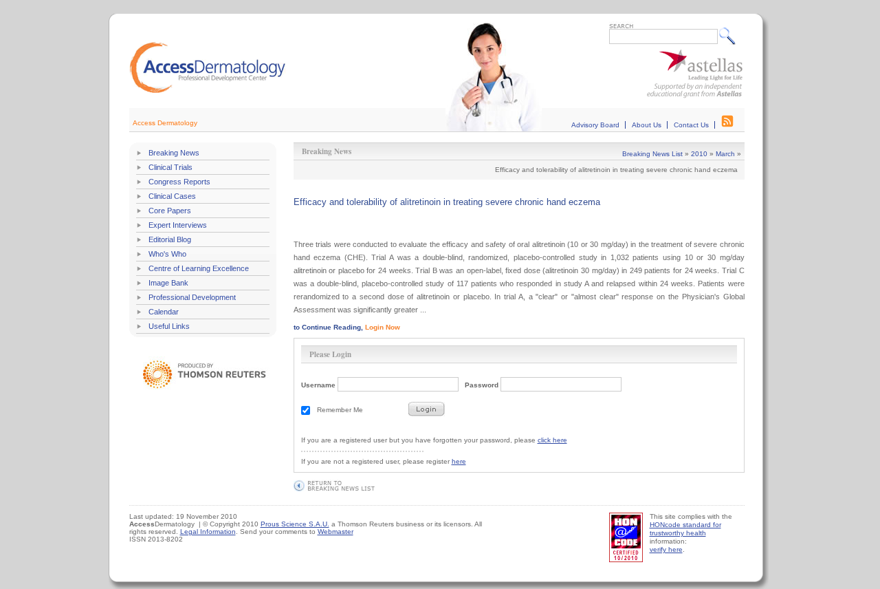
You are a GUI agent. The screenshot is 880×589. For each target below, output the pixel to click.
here (459, 461)
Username (318, 385)
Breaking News (173, 153)
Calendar (163, 312)
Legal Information (208, 531)
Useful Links (169, 326)
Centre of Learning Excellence (198, 268)
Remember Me (340, 410)
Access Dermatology (165, 123)
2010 (699, 154)
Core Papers (169, 210)
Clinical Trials (170, 167)
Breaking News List (652, 154)
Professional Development (192, 297)
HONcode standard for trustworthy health (685, 529)
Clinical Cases (172, 196)
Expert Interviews (177, 225)
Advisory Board (595, 125)
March (725, 154)
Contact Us (691, 125)
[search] (730, 36)
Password (481, 385)
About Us (646, 125)
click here (552, 440)
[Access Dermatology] (207, 91)
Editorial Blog (169, 239)
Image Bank (168, 283)
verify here (666, 549)
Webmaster (335, 531)
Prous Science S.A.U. (295, 524)
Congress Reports (179, 182)
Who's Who (167, 254)
